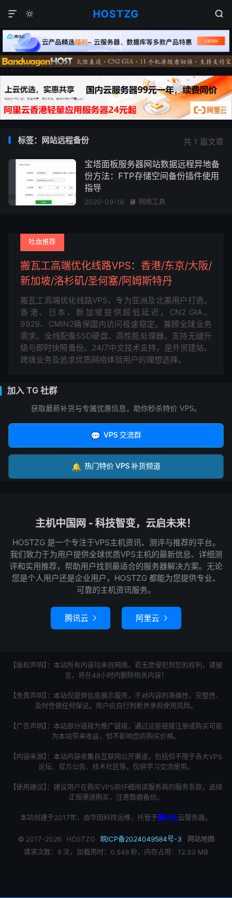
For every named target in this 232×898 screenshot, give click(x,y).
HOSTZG (116, 14)
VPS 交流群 (116, 435)
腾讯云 (80, 618)
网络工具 (148, 202)
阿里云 (151, 618)
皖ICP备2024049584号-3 (141, 839)
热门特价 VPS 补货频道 (116, 466)
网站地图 (201, 839)
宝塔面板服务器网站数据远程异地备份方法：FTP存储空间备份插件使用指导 (152, 176)
